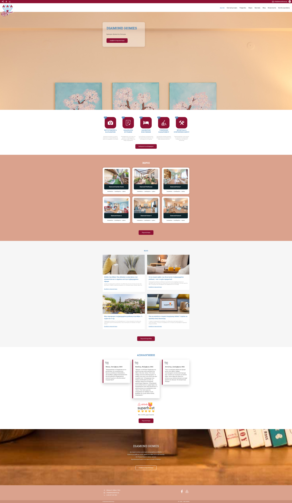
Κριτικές (257, 7)
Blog (264, 7)
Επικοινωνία (272, 7)
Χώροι (250, 7)
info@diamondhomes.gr (112, 492)
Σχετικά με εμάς (232, 7)
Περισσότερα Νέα (146, 338)
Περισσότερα (146, 232)
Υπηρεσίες (242, 7)
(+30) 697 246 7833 (111, 495)
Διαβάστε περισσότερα (117, 40)
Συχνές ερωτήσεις (284, 7)
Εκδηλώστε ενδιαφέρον (146, 146)
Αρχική (222, 7)
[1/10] (116, 176)
